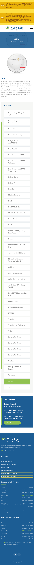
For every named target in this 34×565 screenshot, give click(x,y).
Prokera (10, 331)
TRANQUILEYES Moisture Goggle (16, 368)
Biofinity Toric (12, 183)
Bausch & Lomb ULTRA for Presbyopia (17, 170)
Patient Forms (5, 467)
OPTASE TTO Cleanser (15, 307)
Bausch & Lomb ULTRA (16, 155)
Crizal (10, 201)
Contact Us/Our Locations (8, 464)
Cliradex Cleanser (14, 195)
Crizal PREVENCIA (14, 207)
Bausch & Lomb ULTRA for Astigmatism (17, 162)
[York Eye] (13, 28)
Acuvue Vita (12, 129)
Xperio (10, 387)
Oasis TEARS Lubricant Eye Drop (17, 294)
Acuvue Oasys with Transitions (14, 122)
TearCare (11, 361)
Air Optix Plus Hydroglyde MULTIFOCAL (16, 142)
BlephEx (11, 189)
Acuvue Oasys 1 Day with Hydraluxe (16, 114)
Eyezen (10, 239)
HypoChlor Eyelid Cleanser (17, 253)
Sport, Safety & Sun (14, 337)
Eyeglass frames (13, 225)
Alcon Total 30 (12, 149)
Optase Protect (13, 301)
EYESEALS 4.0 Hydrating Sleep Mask (16, 232)
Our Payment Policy (7, 470)
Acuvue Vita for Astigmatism (17, 135)
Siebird (18, 562)
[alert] (17, 5)
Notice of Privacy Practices (9, 473)
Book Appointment (12, 422)
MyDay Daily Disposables (16, 279)
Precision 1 (11, 319)
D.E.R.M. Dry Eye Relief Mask (17, 213)
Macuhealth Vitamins (15, 273)
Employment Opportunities (9, 476)
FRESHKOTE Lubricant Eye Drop (17, 246)
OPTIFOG (11, 313)
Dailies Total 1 (12, 219)
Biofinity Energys (14, 177)
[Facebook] (19, 554)
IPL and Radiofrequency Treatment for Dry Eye (16, 260)
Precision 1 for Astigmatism (17, 325)
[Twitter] (15, 554)
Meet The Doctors (6, 461)
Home (14, 41)
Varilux (10, 381)
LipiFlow (11, 267)
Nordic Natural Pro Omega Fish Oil (16, 286)
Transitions (11, 375)
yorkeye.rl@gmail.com (14, 406)
